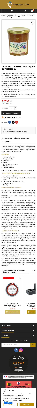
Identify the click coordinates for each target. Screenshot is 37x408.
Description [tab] (6, 138)
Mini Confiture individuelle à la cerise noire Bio (12, 305)
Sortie (10, 404)
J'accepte (26, 404)
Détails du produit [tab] (22, 138)
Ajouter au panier (11, 113)
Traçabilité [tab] (6, 141)
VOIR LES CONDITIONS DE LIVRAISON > (16, 132)
